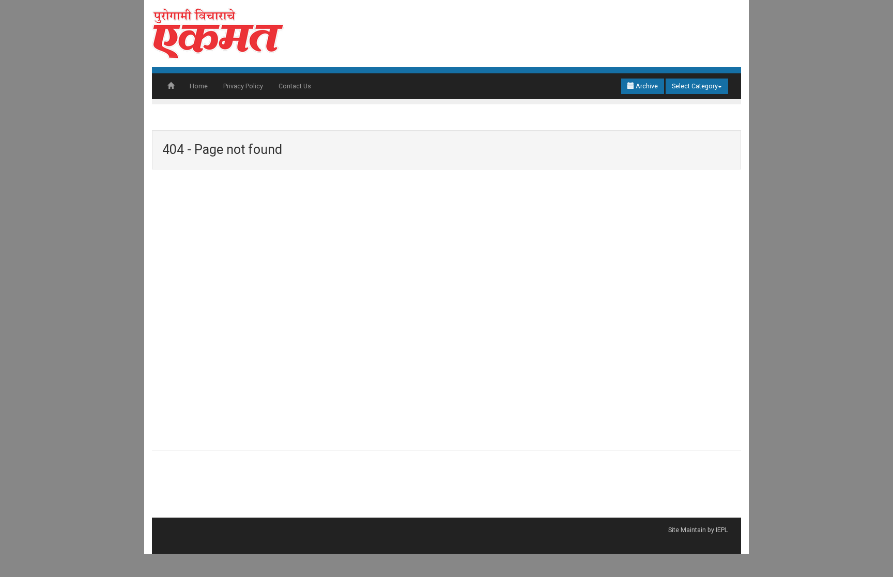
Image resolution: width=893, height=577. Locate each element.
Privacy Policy (243, 86)
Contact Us (295, 86)
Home (199, 86)
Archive (646, 86)
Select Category (695, 86)
